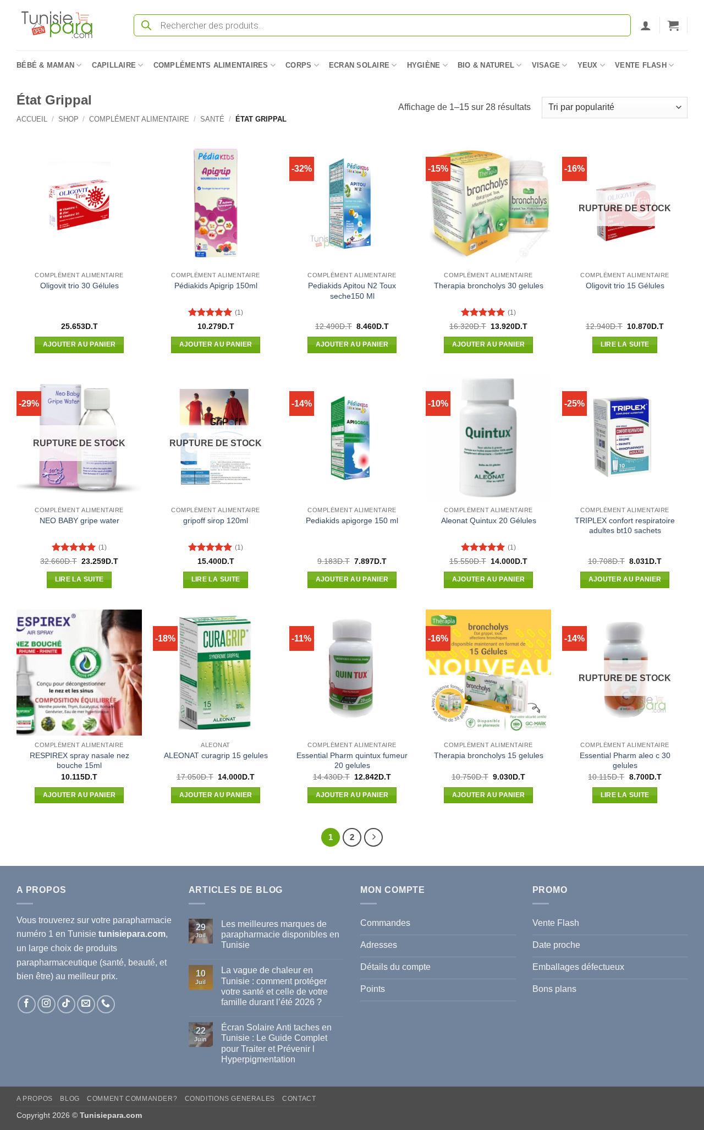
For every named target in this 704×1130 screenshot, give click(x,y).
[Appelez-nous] (106, 1004)
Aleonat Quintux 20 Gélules (488, 520)
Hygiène (424, 65)
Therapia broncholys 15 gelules (488, 755)
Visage (546, 65)
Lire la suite (625, 344)
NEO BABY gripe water (79, 520)
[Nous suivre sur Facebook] (27, 1004)
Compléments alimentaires (210, 65)
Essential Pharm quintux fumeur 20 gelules (352, 760)
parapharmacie (142, 920)
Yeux (588, 65)
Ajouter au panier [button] (79, 344)
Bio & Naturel (486, 65)
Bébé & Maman (45, 65)
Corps (298, 65)
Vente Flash (641, 65)
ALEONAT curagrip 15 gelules (216, 755)
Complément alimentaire (139, 119)
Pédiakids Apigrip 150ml (215, 285)
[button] (645, 25)
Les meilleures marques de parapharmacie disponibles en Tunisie (280, 934)
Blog (69, 1098)
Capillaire (114, 65)
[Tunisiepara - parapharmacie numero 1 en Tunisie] (62, 25)
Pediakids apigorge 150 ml (352, 520)
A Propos (34, 1098)
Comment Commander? (132, 1098)
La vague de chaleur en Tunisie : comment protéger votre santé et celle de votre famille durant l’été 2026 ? (274, 986)
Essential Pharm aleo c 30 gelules (625, 760)
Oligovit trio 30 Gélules (79, 285)
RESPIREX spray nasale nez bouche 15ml (79, 760)
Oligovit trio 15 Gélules (625, 285)
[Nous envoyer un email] (86, 1004)
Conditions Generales (230, 1098)
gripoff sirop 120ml (215, 520)
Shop (68, 119)
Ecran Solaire (359, 65)
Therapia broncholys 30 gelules (488, 285)
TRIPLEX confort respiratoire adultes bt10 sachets (625, 525)
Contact (299, 1098)
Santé (212, 119)
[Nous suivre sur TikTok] (66, 1004)
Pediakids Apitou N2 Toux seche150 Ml (352, 290)
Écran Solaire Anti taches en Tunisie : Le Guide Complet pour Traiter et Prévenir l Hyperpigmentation (276, 1043)
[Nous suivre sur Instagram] (46, 1004)
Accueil (31, 119)
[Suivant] (373, 837)
